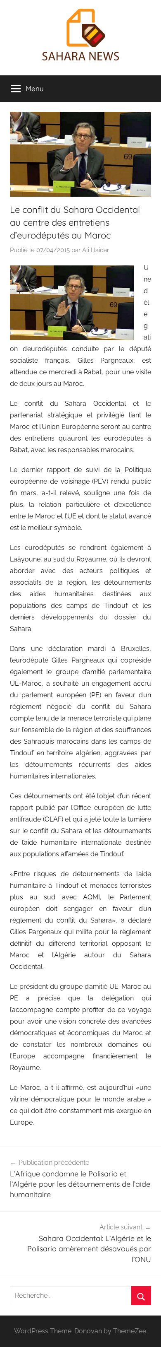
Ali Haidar (95, 250)
